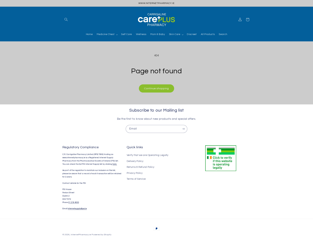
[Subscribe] (183, 129)
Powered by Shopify (101, 235)
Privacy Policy (135, 173)
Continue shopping (156, 88)
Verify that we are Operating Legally (147, 155)
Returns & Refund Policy (140, 167)
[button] (66, 19)
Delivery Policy (135, 161)
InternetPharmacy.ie (81, 235)
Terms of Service (136, 179)
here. (114, 164)
